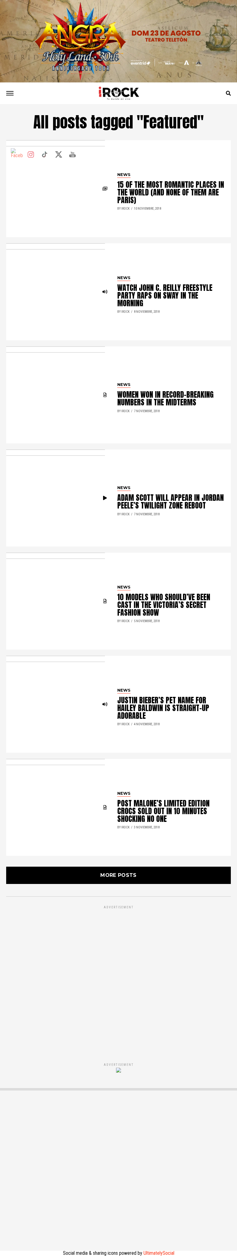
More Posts (118, 875)
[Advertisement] (118, 977)
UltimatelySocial (158, 1253)
